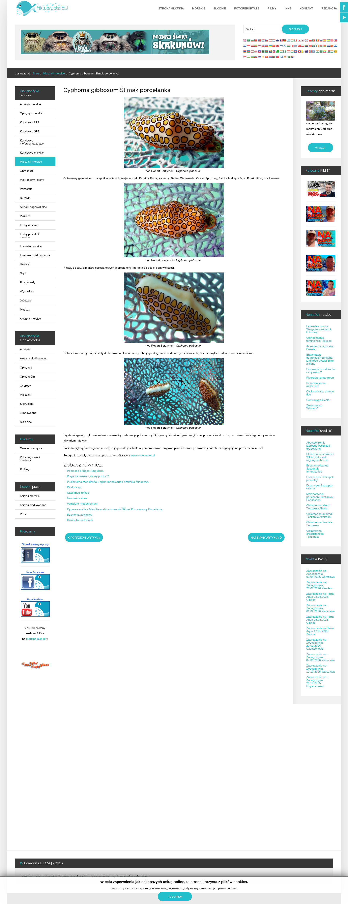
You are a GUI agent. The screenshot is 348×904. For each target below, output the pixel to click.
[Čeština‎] (267, 40)
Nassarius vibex (77, 498)
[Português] (314, 40)
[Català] (332, 40)
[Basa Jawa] (288, 51)
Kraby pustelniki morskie (30, 235)
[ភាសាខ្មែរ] (296, 51)
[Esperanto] (278, 51)
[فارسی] (303, 45)
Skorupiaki (26, 403)
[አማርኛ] (256, 56)
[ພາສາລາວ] (299, 51)
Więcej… (320, 147)
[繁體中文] (259, 40)
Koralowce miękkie (32, 152)
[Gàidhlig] (281, 56)
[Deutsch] (285, 40)
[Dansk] (270, 40)
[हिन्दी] (292, 40)
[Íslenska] (328, 45)
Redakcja (329, 8)
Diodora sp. (74, 487)
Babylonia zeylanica (79, 514)
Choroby (25, 385)
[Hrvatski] (263, 40)
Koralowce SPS (29, 131)
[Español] (325, 40)
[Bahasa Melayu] (310, 45)
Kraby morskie (29, 225)
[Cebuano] (274, 51)
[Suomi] (278, 40)
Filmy (272, 8)
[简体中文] (256, 40)
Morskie (198, 8)
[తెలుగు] (317, 51)
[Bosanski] (270, 51)
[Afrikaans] (307, 45)
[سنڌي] (288, 56)
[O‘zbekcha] (252, 56)
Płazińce (25, 216)
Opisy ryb (26, 367)
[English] (245, 40)
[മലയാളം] (332, 51)
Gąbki (23, 273)
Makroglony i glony (32, 179)
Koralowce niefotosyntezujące (32, 142)
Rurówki (25, 197)
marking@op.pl (36, 638)
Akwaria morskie (30, 318)
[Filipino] (336, 40)
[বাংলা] (267, 51)
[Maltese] (292, 45)
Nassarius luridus (78, 492)
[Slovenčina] (263, 45)
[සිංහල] (336, 51)
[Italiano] (296, 40)
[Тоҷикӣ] (249, 56)
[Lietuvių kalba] (256, 45)
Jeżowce (25, 300)
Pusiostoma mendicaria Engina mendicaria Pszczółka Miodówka (108, 481)
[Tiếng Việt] (274, 45)
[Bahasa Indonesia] (249, 45)
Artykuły (25, 349)
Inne (288, 8)
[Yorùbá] (321, 51)
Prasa (23, 514)
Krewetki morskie (31, 246)
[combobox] (261, 29)
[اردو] (263, 51)
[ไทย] (296, 45)
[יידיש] (336, 45)
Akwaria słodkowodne (34, 358)
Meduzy (25, 309)
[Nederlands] (274, 40)
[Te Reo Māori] (307, 51)
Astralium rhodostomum (82, 503)
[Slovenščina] (267, 45)
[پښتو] (274, 56)
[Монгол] (310, 51)
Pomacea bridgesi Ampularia (85, 470)
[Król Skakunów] (115, 42)
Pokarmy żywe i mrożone (30, 459)
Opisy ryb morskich (32, 113)
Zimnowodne (28, 412)
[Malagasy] (328, 51)
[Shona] (285, 56)
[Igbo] (285, 51)
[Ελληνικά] (288, 40)
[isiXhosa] (292, 56)
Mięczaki (25, 394)
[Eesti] (281, 45)
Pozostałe (26, 188)
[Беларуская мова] (325, 45)
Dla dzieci (26, 421)
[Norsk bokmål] (307, 40)
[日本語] (299, 40)
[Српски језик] (259, 45)
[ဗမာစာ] (325, 51)
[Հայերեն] (245, 51)
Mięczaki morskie (31, 161)
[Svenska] (328, 40)
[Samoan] (278, 56)
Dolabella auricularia (80, 520)
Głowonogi (26, 170)
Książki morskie (30, 495)
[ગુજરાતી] (281, 51)
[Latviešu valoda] (252, 45)
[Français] (281, 40)
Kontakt (306, 8)
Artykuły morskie (30, 104)
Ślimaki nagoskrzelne (33, 206)
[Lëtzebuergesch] (270, 56)
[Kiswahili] (314, 45)
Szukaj (296, 29)
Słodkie (219, 8)
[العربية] (249, 40)
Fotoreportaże (246, 8)
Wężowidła (27, 291)
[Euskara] (252, 51)
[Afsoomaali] (314, 51)
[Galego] (285, 45)
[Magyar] (288, 45)
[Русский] (321, 40)
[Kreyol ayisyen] (259, 51)
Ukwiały (25, 264)
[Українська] (270, 45)
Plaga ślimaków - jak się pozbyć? (88, 476)
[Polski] (310, 40)
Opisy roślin (27, 376)
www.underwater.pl (143, 455)
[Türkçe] (299, 45)
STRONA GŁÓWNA (171, 8)
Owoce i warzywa (31, 448)
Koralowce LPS (29, 122)
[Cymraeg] (321, 45)
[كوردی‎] (263, 56)
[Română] (317, 40)
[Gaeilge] (317, 45)
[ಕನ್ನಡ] (292, 51)
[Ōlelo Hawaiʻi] (259, 56)
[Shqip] (278, 45)
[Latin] (303, 51)
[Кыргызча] (267, 56)
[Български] (252, 40)
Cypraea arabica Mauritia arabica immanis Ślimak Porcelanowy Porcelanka (115, 509)
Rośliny (24, 469)
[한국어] (303, 40)
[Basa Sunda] (245, 56)
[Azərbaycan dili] (249, 51)
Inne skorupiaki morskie (35, 255)
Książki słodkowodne (33, 505)
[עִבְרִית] (245, 45)
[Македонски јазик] (332, 45)
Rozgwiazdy (27, 282)
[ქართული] (256, 51)
